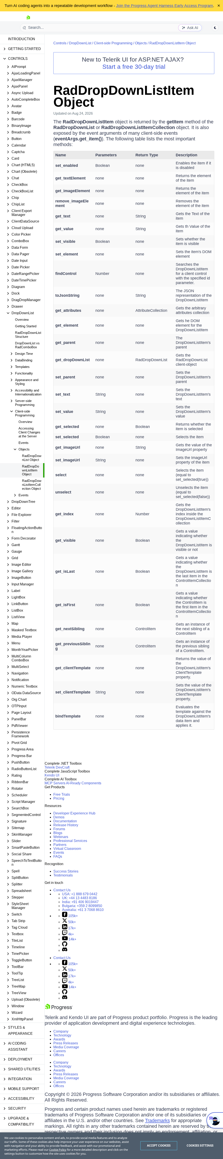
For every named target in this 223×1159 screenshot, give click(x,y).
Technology (62, 1035)
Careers (59, 1051)
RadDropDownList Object (31, 458)
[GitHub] (64, 945)
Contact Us (62, 890)
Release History (65, 825)
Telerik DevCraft (57, 767)
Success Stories (65, 871)
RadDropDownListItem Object (30, 470)
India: (80, 902)
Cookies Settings (200, 1145)
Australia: (83, 910)
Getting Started (25, 326)
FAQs (57, 856)
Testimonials (63, 875)
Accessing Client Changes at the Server (29, 432)
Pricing (58, 798)
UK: (79, 898)
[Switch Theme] (215, 27)
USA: (79, 894)
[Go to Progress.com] (59, 1009)
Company (60, 1031)
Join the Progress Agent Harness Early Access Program (164, 5)
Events (24, 443)
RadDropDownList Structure (28, 334)
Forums (59, 829)
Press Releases (65, 1043)
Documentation (65, 821)
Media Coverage (66, 1047)
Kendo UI (52, 775)
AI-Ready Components (83, 783)
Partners (59, 845)
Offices (58, 1055)
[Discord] (64, 950)
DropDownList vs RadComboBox (27, 345)
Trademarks (157, 1120)
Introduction (21, 39)
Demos (58, 817)
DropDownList (80, 43)
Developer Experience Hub (74, 813)
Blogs (57, 833)
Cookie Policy (57, 1150)
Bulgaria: (82, 906)
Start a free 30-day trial (133, 66)
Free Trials (61, 794)
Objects (141, 43)
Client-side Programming (113, 43)
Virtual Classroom (67, 848)
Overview (22, 319)
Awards (59, 1039)
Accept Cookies (159, 1145)
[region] (111, 1145)
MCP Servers (55, 783)
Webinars (60, 837)
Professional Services (70, 841)
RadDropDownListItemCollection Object (31, 484)
